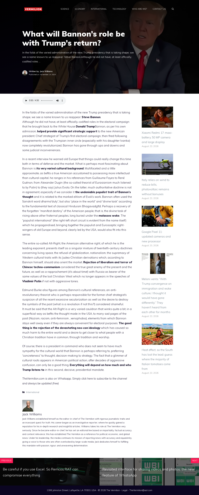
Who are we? (139, 9)
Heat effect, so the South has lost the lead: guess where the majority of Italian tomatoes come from (157, 359)
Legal (124, 490)
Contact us (159, 9)
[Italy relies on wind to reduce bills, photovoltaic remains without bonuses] (157, 172)
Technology (119, 9)
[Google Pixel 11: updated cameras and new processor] (157, 224)
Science (65, 9)
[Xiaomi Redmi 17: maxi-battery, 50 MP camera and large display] (157, 125)
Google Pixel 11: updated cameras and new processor (156, 236)
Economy (80, 9)
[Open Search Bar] (173, 9)
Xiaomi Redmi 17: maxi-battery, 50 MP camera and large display (157, 137)
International (99, 9)
